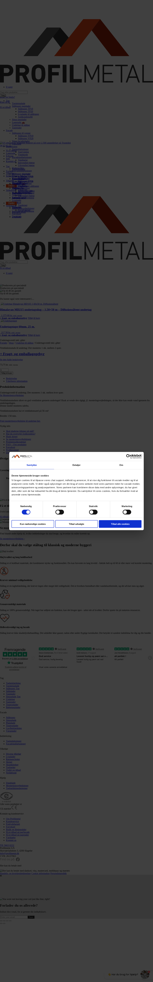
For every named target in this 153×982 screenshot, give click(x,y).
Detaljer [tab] (76, 465)
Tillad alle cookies (120, 524)
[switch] (59, 512)
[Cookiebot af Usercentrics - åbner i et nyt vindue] (128, 456)
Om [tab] (121, 465)
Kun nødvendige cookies (33, 524)
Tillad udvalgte (76, 524)
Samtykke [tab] (32, 465)
